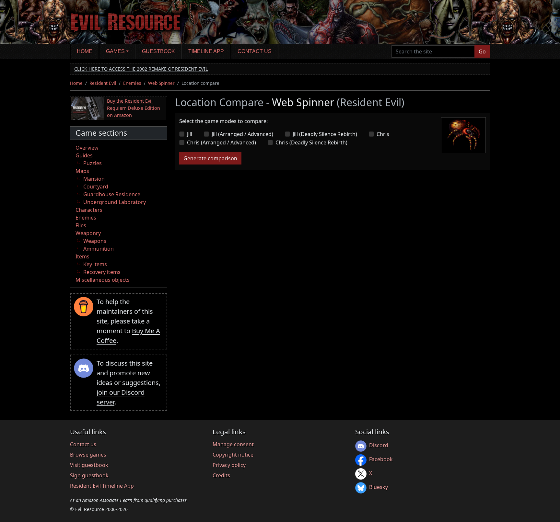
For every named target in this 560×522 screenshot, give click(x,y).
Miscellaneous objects (103, 279)
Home (84, 51)
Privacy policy (229, 465)
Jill (189, 134)
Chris (383, 134)
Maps (82, 171)
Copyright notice (233, 454)
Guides (84, 155)
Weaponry (88, 233)
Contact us (255, 51)
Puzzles (92, 163)
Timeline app (206, 51)
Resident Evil (102, 83)
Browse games (88, 454)
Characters (89, 209)
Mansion (94, 178)
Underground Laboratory (114, 202)
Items (82, 256)
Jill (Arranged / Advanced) (242, 134)
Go (482, 51)
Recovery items (102, 272)
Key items (95, 264)
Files (81, 225)
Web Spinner (161, 83)
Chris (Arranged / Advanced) (221, 142)
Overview (87, 147)
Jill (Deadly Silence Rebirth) (325, 134)
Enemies (132, 83)
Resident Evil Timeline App (102, 485)
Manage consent (233, 444)
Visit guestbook (89, 465)
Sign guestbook (89, 475)
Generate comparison (210, 158)
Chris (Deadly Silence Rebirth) (311, 142)
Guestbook (158, 51)
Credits (221, 475)
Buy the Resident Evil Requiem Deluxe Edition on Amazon (133, 108)
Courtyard (95, 186)
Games (115, 51)
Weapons (94, 240)
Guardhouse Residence (111, 194)
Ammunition (98, 248)
